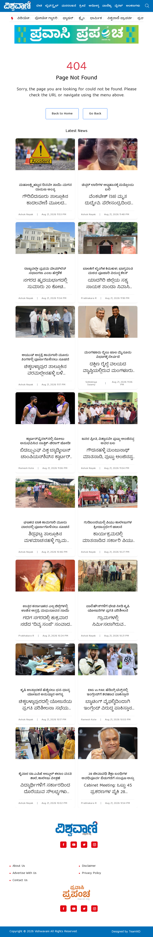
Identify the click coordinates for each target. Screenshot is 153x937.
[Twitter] (84, 845)
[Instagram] (94, 845)
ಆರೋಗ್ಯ (94, 6)
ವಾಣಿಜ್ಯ (106, 6)
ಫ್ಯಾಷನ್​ (68, 18)
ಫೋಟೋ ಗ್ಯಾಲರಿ (46, 18)
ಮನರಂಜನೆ (69, 6)
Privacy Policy (91, 873)
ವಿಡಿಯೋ (23, 18)
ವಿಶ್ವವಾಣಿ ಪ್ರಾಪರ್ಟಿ (119, 18)
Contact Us (20, 880)
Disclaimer (89, 866)
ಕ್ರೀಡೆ (82, 6)
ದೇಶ (39, 6)
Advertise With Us (24, 873)
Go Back (95, 114)
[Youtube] (74, 845)
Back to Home (62, 114)
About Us (19, 866)
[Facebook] (63, 845)
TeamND (134, 932)
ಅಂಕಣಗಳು (133, 6)
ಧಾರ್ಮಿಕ (96, 18)
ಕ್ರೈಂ (82, 18)
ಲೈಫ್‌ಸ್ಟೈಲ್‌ (51, 6)
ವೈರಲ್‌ (119, 6)
